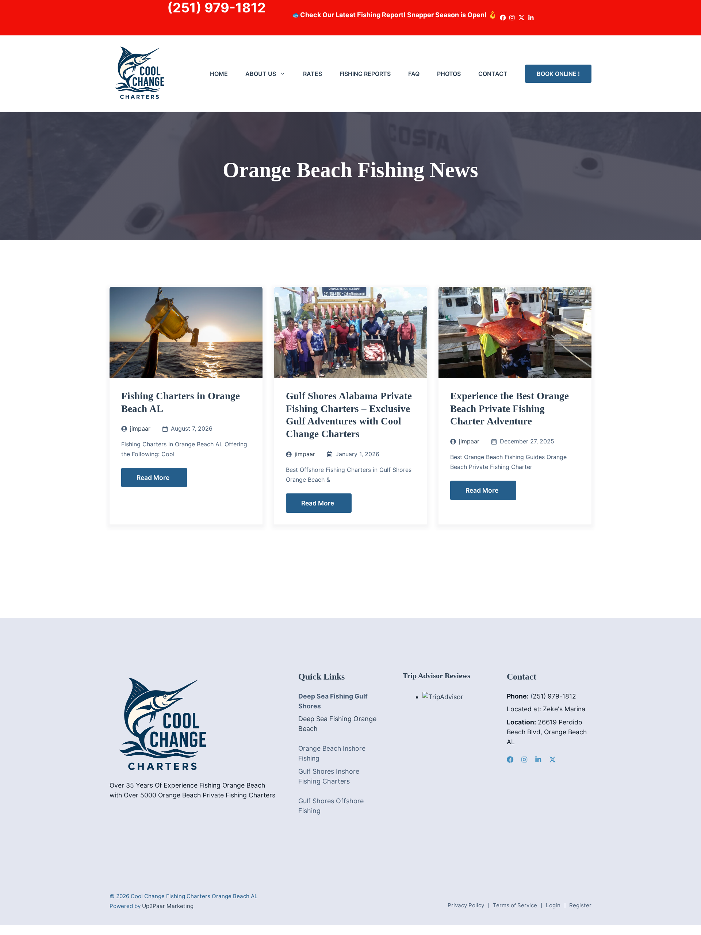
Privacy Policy (466, 905)
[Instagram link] (512, 18)
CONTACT (492, 73)
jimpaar (140, 428)
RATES (312, 73)
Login (553, 905)
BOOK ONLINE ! (558, 73)
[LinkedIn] (538, 759)
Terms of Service (515, 905)
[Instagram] (524, 759)
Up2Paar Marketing (168, 906)
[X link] (521, 18)
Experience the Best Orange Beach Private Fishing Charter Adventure (509, 408)
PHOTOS (449, 73)
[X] (552, 759)
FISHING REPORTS (365, 73)
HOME (219, 73)
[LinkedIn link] (531, 18)
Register (580, 905)
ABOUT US (260, 73)
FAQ (414, 73)
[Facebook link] (503, 18)
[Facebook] (510, 759)
